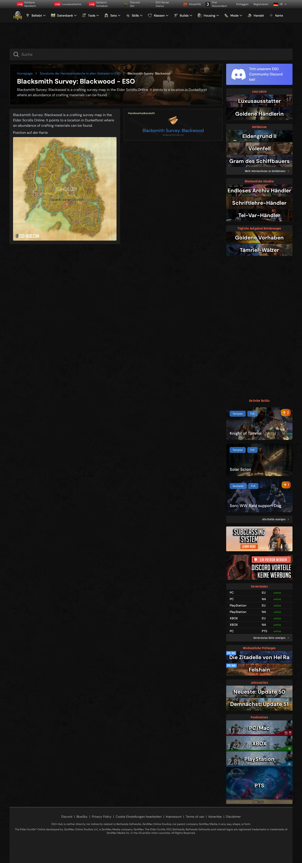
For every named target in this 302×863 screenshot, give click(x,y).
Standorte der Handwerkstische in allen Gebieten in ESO (80, 73)
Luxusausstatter (68, 4)
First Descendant (219, 4)
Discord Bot (135, 4)
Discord (66, 817)
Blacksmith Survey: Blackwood (173, 130)
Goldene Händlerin (26, 4)
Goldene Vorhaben (98, 4)
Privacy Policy (101, 817)
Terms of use (195, 817)
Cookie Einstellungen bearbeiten (139, 817)
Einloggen (242, 4)
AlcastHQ (195, 4)
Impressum (174, 817)
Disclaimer (233, 817)
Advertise (215, 817)
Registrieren (261, 4)
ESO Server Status (162, 4)
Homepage (25, 73)
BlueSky (82, 817)
